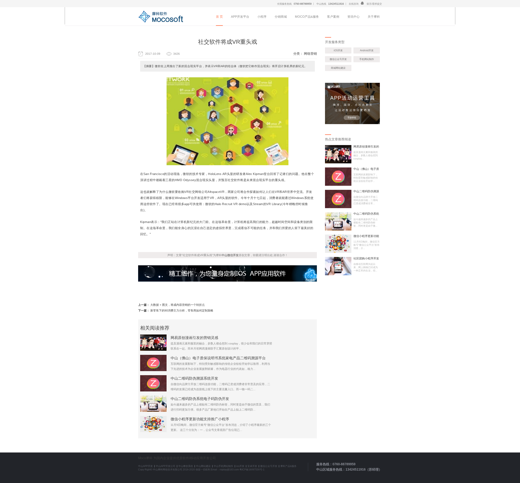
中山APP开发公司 (165, 466)
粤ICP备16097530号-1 (251, 469)
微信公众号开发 (338, 59)
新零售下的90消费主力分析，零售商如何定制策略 (181, 310)
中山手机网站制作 (223, 466)
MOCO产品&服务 (307, 16)
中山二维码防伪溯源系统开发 (194, 378)
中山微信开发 (230, 255)
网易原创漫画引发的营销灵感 (194, 338)
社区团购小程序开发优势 (366, 258)
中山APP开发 (145, 466)
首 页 (219, 16)
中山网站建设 (203, 466)
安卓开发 (252, 466)
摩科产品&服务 (288, 466)
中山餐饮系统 (185, 466)
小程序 (261, 16)
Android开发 (367, 50)
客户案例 (333, 16)
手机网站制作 (366, 59)
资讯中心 (353, 16)
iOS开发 (338, 50)
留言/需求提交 (374, 3)
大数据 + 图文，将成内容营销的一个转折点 (177, 304)
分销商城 (281, 16)
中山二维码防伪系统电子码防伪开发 (200, 399)
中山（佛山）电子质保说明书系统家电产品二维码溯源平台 (218, 358)
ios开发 (240, 466)
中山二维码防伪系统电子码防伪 (366, 213)
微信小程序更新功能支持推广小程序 (200, 419)
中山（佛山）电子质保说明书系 (366, 168)
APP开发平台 (240, 16)
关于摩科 (374, 16)
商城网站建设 (338, 68)
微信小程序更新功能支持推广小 (366, 236)
